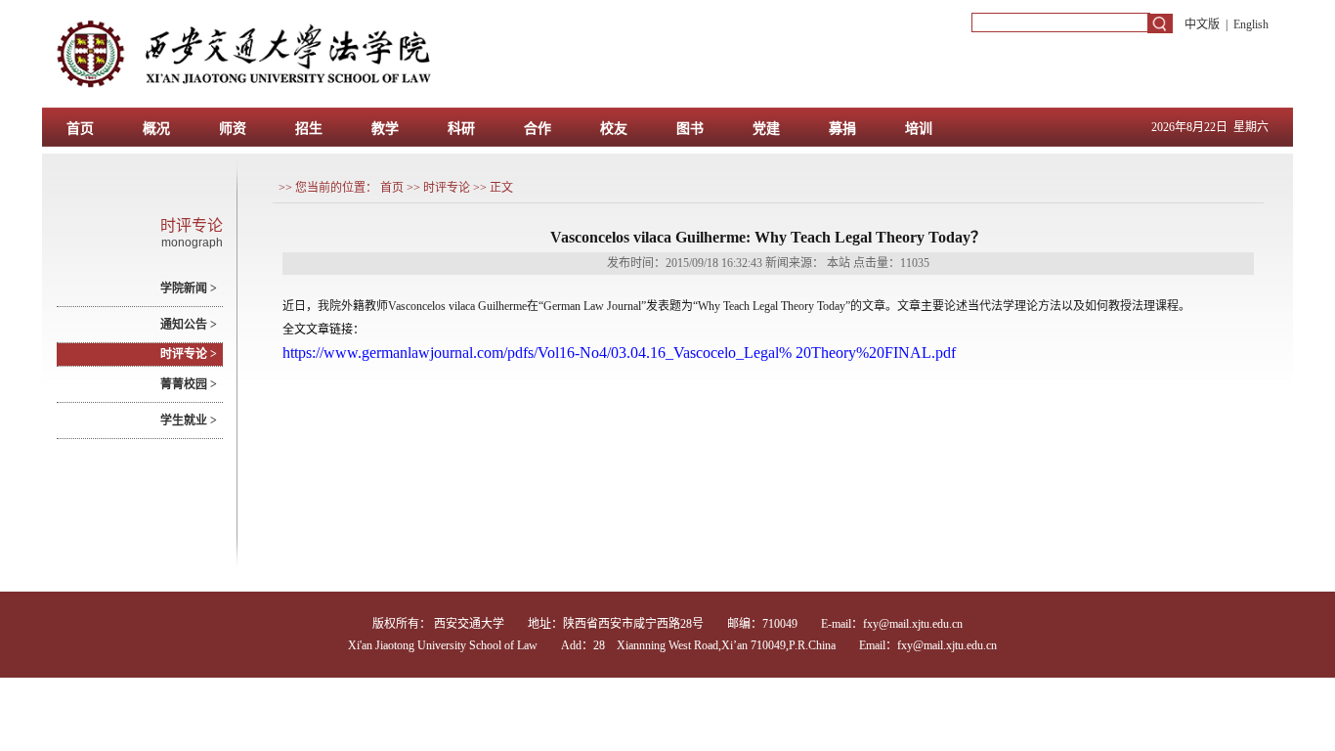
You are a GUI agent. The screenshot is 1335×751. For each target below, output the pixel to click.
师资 (232, 128)
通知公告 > (188, 324)
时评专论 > (188, 354)
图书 (690, 128)
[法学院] (460, 103)
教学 (385, 128)
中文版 (1202, 24)
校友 (613, 128)
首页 (80, 128)
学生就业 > (188, 420)
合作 (537, 128)
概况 (156, 128)
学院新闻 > (188, 288)
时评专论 (446, 188)
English (1251, 24)
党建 (766, 128)
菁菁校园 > (188, 384)
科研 (461, 128)
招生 (309, 128)
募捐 (842, 128)
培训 (918, 128)
